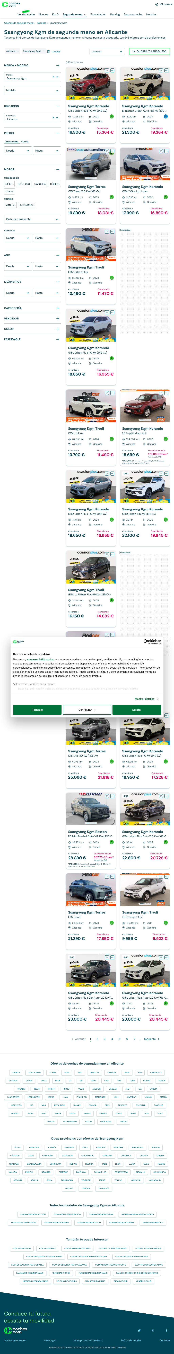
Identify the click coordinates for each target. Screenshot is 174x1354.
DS (81, 1080)
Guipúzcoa (55, 1164)
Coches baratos (22, 1248)
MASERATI (131, 1097)
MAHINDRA (100, 1097)
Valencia (135, 1180)
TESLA (160, 1113)
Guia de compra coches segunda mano (137, 1273)
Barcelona (137, 1147)
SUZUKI (118, 1113)
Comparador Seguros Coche (110, 1264)
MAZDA (163, 1097)
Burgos (156, 1147)
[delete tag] (18, 51)
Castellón (67, 1155)
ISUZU (66, 1089)
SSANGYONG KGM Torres (121, 1222)
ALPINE (52, 1072)
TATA (146, 1113)
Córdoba (107, 1155)
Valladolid (155, 1180)
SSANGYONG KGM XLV (153, 1222)
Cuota (24, 141)
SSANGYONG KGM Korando (67, 1214)
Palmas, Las (100, 1172)
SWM (133, 1113)
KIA (140, 1089)
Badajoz (100, 1147)
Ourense (63, 1172)
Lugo (146, 1164)
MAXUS (148, 1097)
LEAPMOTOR (34, 1097)
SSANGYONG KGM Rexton (23, 1222)
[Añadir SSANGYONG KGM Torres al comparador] (112, 151)
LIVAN (65, 1097)
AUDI (66, 1072)
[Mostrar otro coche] (90, 97)
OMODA (92, 1105)
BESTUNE (111, 1072)
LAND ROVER (13, 1097)
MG (31, 1105)
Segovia (17, 1180)
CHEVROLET (156, 1072)
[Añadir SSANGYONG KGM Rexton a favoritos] (107, 796)
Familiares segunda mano (30, 1273)
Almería (52, 1147)
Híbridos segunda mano (35, 1281)
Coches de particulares (77, 1248)
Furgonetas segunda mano (93, 1273)
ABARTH (16, 1072)
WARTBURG (105, 1121)
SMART (87, 1113)
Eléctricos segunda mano (149, 1264)
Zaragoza (103, 1188)
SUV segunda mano (95, 1281)
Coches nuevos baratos (148, 1248)
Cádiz (31, 1155)
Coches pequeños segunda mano (44, 1256)
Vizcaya (69, 1188)
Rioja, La (140, 1172)
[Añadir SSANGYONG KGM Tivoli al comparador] (112, 232)
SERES (58, 1113)
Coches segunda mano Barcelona (88, 1256)
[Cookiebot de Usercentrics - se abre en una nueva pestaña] (146, 641)
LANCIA (153, 1089)
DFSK (57, 1080)
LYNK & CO (81, 1097)
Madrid (161, 1164)
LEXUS (51, 1097)
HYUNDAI (21, 1089)
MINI (44, 1105)
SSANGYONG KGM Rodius (56, 1222)
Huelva (73, 1164)
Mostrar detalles (144, 698)
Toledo (118, 1180)
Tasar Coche (120, 1281)
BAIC (79, 1072)
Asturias (69, 1147)
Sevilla (34, 1180)
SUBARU (103, 1113)
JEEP (127, 1089)
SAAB (30, 1113)
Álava (17, 1147)
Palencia (81, 1172)
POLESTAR (140, 1105)
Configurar (85, 709)
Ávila (85, 1147)
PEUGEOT (122, 1105)
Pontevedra (121, 1172)
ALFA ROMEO (34, 1072)
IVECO (81, 1089)
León (117, 1164)
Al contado (11, 141)
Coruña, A (126, 1155)
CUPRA (29, 1080)
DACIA (44, 1080)
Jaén (104, 1164)
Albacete (34, 1147)
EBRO (93, 1080)
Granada (14, 1164)
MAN (116, 1097)
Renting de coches (66, 1281)
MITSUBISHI (59, 1105)
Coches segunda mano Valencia (69, 1264)
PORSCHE (158, 1105)
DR (70, 1080)
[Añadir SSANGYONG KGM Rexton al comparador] (112, 796)
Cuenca (144, 1155)
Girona (160, 1155)
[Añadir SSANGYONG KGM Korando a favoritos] (107, 70)
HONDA (162, 1080)
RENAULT (15, 1113)
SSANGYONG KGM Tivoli (89, 1222)
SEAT (44, 1113)
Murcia (29, 1172)
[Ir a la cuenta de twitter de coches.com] (139, 1330)
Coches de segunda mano (112, 1248)
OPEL (107, 1105)
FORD (132, 1080)
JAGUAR (113, 1089)
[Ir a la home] (11, 4)
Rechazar (37, 709)
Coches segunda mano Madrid (131, 1256)
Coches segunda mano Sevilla (27, 1264)
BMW (127, 1072)
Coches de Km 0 (47, 1248)
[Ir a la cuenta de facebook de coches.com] (166, 1330)
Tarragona (67, 1180)
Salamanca (159, 1172)
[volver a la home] (15, 1330)
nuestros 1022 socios (40, 659)
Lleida (132, 1164)
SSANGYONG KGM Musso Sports (137, 1214)
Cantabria (47, 1155)
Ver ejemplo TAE (154, 457)
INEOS (37, 1089)
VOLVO (88, 1121)
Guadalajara (34, 1164)
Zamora (86, 1188)
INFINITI (51, 1089)
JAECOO (96, 1089)
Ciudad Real (87, 1155)
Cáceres (14, 1155)
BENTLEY (95, 1072)
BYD (140, 1072)
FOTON (146, 1080)
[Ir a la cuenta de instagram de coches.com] (153, 1330)
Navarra (45, 1172)
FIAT (119, 1080)
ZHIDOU (123, 1121)
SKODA (72, 1113)
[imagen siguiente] (113, 83)
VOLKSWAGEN (70, 1121)
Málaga (12, 1172)
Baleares (118, 1147)
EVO (106, 1080)
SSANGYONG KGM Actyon (33, 1214)
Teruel (102, 1180)
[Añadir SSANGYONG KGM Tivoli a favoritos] (107, 232)
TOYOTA (51, 1121)
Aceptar (137, 709)
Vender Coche (143, 1281)
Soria (50, 1180)
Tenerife (85, 1180)
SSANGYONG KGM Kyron (101, 1214)
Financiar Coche (61, 1273)
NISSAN (76, 1105)
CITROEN (13, 1080)
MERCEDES (16, 1105)
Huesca (89, 1164)
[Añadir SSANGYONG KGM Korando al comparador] (112, 70)
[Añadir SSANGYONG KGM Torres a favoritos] (107, 151)
